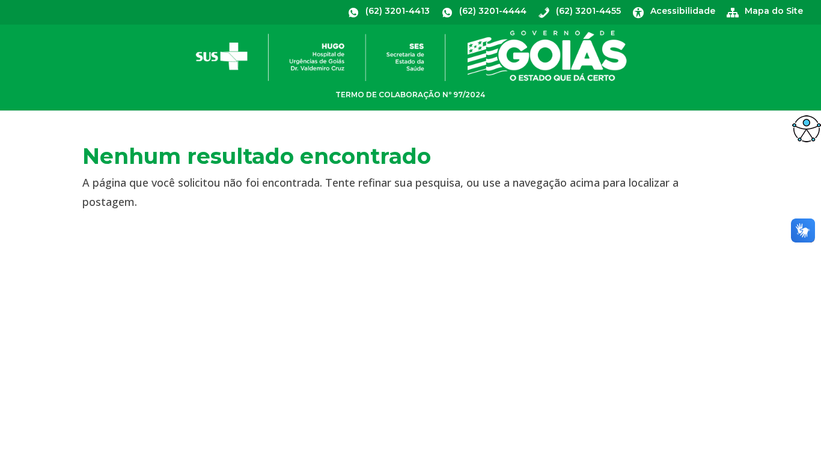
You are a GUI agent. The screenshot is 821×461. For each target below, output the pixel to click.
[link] (806, 128)
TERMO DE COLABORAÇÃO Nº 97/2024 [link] (410, 95)
